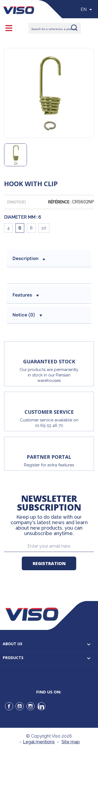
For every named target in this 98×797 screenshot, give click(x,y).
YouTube (20, 706)
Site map (71, 741)
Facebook (9, 706)
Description (25, 258)
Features (22, 295)
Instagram (30, 706)
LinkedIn (41, 706)
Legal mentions (39, 741)
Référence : (59, 202)
